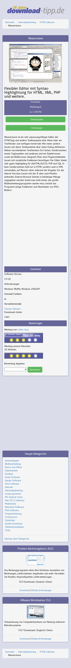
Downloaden (36, 119)
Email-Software (12, 477)
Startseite (9, 22)
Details (35, 590)
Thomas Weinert (12, 308)
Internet (9, 487)
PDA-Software (12, 510)
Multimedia (10, 503)
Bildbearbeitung (13, 463)
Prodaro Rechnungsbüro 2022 (35, 548)
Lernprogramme (13, 493)
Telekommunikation (14, 526)
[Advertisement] (35, 229)
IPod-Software (12, 483)
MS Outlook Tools (14, 497)
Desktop (9, 473)
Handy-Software (13, 480)
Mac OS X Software (14, 500)
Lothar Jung (23, 329)
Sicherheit (10, 520)
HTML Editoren (47, 22)
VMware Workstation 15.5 (35, 600)
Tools (7, 530)
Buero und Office (13, 467)
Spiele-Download (13, 523)
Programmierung (13, 513)
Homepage (36, 127)
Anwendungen (12, 460)
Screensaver (11, 516)
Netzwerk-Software (14, 506)
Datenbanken (11, 470)
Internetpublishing (27, 22)
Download (25, 590)
